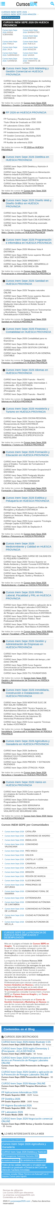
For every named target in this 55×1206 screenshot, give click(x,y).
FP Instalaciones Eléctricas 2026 (19, 132)
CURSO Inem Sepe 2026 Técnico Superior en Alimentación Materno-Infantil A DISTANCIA (25, 184)
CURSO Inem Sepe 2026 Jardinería (20, 750)
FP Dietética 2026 (10, 1099)
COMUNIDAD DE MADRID (27, 836)
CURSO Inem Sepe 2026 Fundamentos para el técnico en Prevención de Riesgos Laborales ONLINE (26, 1060)
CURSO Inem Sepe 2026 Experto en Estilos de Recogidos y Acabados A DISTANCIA (25, 508)
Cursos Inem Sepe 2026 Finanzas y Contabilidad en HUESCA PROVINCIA (28, 330)
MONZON (30, 48)
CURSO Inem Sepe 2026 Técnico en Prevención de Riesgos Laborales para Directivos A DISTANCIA (27, 611)
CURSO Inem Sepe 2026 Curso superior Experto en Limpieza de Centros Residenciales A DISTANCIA (26, 793)
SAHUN (30, 54)
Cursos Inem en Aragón (25, 994)
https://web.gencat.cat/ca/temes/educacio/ (25, 989)
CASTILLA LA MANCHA (26, 868)
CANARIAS (20, 863)
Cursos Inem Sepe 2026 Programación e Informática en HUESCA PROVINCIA (29, 241)
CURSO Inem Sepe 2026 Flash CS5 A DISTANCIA (27, 219)
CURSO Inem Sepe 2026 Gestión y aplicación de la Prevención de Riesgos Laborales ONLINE (27, 1073)
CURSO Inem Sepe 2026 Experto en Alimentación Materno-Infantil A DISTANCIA (27, 173)
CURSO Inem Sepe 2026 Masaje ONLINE (23, 1083)
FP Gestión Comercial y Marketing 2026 (22, 136)
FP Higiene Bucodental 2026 (16, 1105)
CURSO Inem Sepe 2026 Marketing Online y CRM (27, 86)
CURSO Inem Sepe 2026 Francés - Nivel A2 (24, 394)
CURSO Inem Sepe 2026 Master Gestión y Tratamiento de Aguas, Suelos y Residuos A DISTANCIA (24, 575)
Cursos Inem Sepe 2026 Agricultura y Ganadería (24, 1146)
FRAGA (9, 43)
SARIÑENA (9, 60)
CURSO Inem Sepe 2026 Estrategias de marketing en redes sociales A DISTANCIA (27, 82)
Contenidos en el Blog (19, 1029)
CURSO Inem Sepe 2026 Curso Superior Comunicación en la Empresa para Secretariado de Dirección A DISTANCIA (27, 667)
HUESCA (30, 43)
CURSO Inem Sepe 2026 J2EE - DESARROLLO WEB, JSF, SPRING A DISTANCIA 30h (26, 265)
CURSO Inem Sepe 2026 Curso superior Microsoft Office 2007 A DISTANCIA (27, 256)
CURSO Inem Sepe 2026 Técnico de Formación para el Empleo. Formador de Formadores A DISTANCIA (26, 463)
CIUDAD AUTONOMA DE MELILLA (27, 923)
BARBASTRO (31, 31)
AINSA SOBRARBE (9, 32)
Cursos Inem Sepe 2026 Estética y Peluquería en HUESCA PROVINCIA (27, 499)
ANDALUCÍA (21, 840)
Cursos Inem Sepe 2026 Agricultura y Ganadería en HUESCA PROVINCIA (28, 743)
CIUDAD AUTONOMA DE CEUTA (27, 916)
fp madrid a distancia (10, 1161)
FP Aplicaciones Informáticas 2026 (19, 1092)
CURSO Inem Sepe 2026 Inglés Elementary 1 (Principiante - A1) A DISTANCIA (25, 1049)
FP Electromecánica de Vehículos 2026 (22, 129)
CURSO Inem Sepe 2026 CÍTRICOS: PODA (24, 767)
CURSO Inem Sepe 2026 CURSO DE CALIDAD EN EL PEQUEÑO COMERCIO (27, 557)
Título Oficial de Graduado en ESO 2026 (22, 122)
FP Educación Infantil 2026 (16, 139)
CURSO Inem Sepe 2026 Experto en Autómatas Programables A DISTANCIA (26, 800)
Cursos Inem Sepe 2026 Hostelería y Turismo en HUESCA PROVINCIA (27, 410)
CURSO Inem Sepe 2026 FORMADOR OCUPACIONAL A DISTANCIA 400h (22, 482)
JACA (9, 48)
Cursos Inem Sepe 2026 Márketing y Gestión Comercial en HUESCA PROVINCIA (27, 71)
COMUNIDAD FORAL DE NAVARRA (27, 892)
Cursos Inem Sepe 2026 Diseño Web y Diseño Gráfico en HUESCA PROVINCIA (28, 203)
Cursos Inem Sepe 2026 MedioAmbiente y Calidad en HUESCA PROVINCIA (28, 546)
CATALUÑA (20, 831)
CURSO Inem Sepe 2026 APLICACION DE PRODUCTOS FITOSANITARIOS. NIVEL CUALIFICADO (23, 756)
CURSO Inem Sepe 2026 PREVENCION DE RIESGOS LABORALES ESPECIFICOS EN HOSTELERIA (24, 435)
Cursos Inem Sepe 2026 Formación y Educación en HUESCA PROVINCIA (28, 454)
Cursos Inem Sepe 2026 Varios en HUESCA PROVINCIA (26, 784)
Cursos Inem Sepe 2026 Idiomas (13, 1140)
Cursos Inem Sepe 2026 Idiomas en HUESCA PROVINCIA (27, 371)
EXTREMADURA (23, 898)
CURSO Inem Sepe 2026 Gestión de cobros (24, 344)
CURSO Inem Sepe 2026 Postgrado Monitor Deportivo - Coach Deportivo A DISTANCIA (24, 476)
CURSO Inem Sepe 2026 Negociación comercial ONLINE (26, 1120)
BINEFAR (30, 37)
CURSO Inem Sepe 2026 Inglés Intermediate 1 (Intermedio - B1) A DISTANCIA (25, 384)
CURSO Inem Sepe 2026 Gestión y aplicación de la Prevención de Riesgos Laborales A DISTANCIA (27, 606)
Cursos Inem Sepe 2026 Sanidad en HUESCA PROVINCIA (27, 282)
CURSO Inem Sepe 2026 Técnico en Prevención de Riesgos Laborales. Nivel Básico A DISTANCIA (26, 625)
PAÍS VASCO (21, 851)
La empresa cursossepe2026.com (19, 1195)
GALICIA (19, 855)
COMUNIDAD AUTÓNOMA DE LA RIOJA (27, 909)
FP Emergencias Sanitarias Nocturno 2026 (20, 1156)
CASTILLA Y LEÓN (24, 859)
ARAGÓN (19, 872)
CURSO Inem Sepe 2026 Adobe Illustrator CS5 (26, 1042)
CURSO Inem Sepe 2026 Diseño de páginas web (26, 216)
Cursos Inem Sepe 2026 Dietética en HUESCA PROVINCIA (27, 158)
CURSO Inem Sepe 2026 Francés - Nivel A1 (24, 379)
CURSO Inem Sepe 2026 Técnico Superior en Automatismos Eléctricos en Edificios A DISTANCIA (27, 709)
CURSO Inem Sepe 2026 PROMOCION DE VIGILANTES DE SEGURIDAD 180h (24, 810)
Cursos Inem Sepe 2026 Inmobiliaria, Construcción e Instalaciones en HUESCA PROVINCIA (27, 693)
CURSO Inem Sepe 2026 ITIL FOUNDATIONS (25, 673)
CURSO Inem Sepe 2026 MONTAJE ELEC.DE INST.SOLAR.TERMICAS (25, 703)
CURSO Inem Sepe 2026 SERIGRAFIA (22, 805)
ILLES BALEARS (23, 880)
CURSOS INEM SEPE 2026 (14, 12)
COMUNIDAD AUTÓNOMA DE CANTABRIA (27, 903)
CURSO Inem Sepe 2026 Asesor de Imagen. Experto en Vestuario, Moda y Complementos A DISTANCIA (25, 515)
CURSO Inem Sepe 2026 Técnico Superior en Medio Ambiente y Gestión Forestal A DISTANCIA (26, 563)
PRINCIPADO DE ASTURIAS (23, 886)
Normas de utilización (13, 1190)
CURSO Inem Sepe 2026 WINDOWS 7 (22, 260)
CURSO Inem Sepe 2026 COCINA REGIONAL (25, 418)
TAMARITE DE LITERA (31, 61)
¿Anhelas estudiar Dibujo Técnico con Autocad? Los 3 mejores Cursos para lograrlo (25, 1175)
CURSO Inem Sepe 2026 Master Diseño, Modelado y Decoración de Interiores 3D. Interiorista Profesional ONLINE (23, 716)
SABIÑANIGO (10, 54)
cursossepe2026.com (20, 1201)
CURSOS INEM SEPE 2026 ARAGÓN (18, 14)
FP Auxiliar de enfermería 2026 (18, 142)
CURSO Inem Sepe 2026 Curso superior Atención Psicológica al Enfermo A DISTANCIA (27, 297)
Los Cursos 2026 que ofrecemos (18, 1192)
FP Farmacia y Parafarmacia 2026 (20, 119)
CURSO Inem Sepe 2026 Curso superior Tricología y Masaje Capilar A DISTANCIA (27, 522)
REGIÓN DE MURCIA (25, 876)
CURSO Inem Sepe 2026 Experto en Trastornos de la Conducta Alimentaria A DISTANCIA (27, 179)
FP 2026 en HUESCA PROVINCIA (26, 112)
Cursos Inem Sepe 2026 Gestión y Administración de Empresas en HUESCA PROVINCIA (26, 644)
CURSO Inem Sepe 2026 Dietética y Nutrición (24, 1152)
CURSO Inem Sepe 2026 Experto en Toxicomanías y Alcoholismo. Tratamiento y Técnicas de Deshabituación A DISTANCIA (27, 312)
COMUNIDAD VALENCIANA (21, 845)
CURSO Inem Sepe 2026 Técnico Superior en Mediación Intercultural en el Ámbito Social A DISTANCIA (25, 304)
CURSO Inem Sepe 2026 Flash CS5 (20, 213)
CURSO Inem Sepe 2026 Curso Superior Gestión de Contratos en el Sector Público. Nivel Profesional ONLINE (26, 618)
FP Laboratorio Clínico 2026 (17, 125)
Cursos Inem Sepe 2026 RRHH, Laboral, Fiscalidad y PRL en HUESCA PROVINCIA (28, 595)
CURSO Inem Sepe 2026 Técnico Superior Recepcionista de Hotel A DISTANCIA (23, 422)
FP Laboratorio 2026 (12, 1112)
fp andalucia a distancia (33, 1160)
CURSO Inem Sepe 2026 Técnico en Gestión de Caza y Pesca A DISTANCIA (26, 568)
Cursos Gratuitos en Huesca (18, 985)
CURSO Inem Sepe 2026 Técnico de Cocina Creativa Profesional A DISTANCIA (24, 428)
